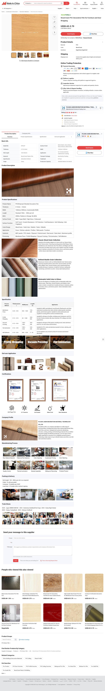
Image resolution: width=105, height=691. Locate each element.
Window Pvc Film (83, 666)
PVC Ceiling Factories (45, 666)
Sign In (63, 126)
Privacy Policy (77, 684)
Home (3, 11)
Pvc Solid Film (94, 666)
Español (19, 681)
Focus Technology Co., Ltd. (42, 684)
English (14, 681)
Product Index (81, 679)
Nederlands (55, 681)
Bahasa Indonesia (98, 681)
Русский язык (38, 681)
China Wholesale (46, 679)
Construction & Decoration (12, 11)
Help (75, 8)
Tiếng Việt (90, 681)
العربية (61, 681)
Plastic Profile (38, 658)
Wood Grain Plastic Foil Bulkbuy (22, 670)
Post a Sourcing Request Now (48, 560)
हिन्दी (74, 681)
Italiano (44, 681)
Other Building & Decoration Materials (12, 658)
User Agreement (61, 684)
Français (31, 681)
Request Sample (87, 37)
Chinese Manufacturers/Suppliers (33, 679)
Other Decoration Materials (36, 11)
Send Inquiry (71, 34)
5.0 (83, 136)
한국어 (65, 681)
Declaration (69, 684)
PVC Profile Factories (31, 666)
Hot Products (12, 679)
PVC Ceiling (28, 658)
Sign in (101, 4)
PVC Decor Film (5, 643)
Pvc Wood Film (72, 666)
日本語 (70, 681)
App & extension (84, 8)
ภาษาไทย (79, 681)
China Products (20, 679)
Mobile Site (88, 679)
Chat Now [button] (94, 34)
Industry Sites (63, 679)
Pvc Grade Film (7, 670)
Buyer (67, 8)
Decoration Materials (24, 11)
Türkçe (84, 681)
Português (25, 681)
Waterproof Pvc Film (59, 666)
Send (15, 560)
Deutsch (49, 681)
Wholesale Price (54, 679)
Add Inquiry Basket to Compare (30, 61)
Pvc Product (6, 666)
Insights (94, 679)
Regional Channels (72, 679)
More (3, 673)
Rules (102, 8)
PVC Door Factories (18, 666)
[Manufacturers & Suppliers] (11, 3)
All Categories (7, 8)
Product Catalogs (24, 639)
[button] (68, 136)
